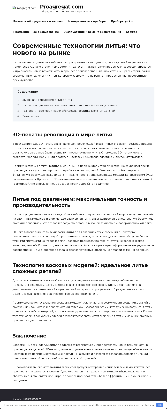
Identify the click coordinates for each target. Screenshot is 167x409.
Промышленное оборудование (36, 31)
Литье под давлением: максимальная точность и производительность (71, 105)
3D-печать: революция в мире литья (48, 99)
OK (160, 405)
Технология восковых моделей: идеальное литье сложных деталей (69, 110)
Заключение (31, 116)
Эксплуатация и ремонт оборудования (92, 31)
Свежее (131, 31)
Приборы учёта (122, 21)
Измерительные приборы (87, 21)
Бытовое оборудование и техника (38, 21)
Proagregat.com (62, 6)
